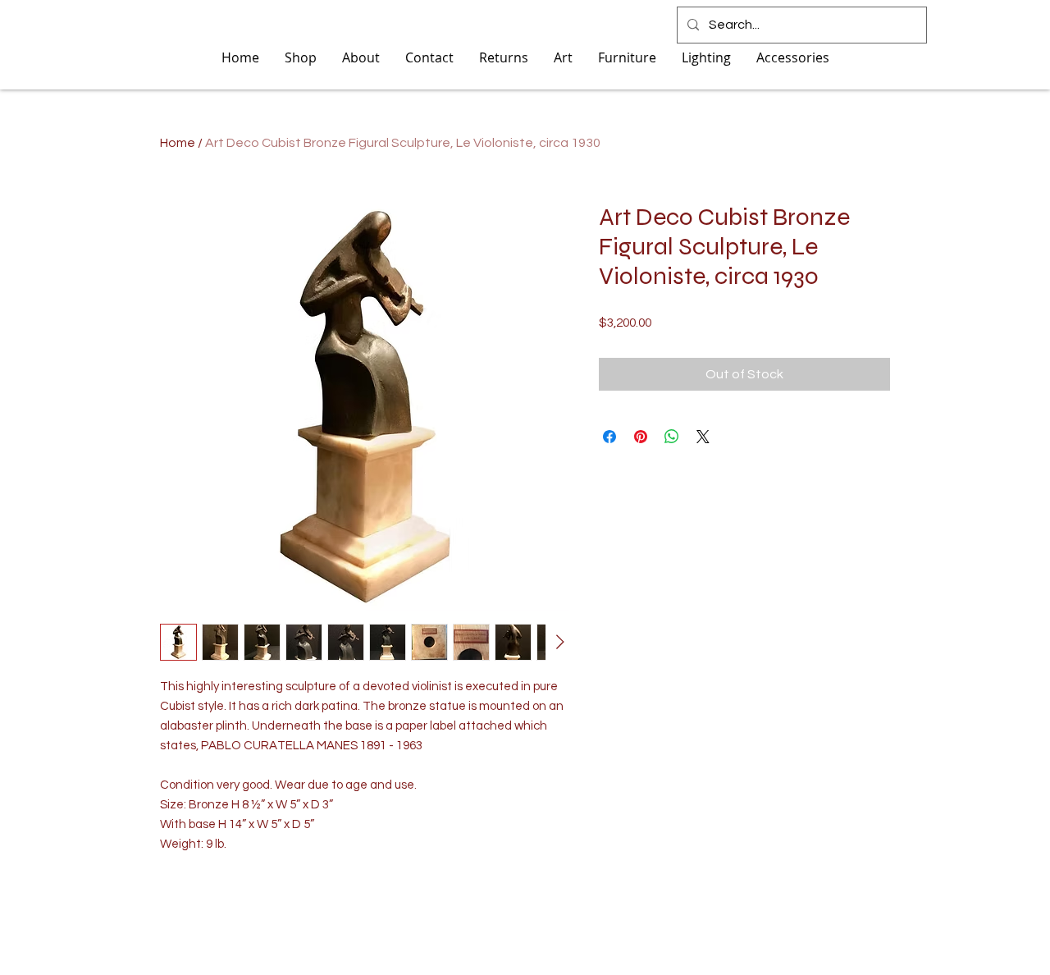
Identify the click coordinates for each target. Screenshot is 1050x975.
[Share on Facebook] (609, 436)
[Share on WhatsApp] (672, 436)
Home (177, 142)
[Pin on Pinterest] (641, 436)
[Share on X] (703, 436)
